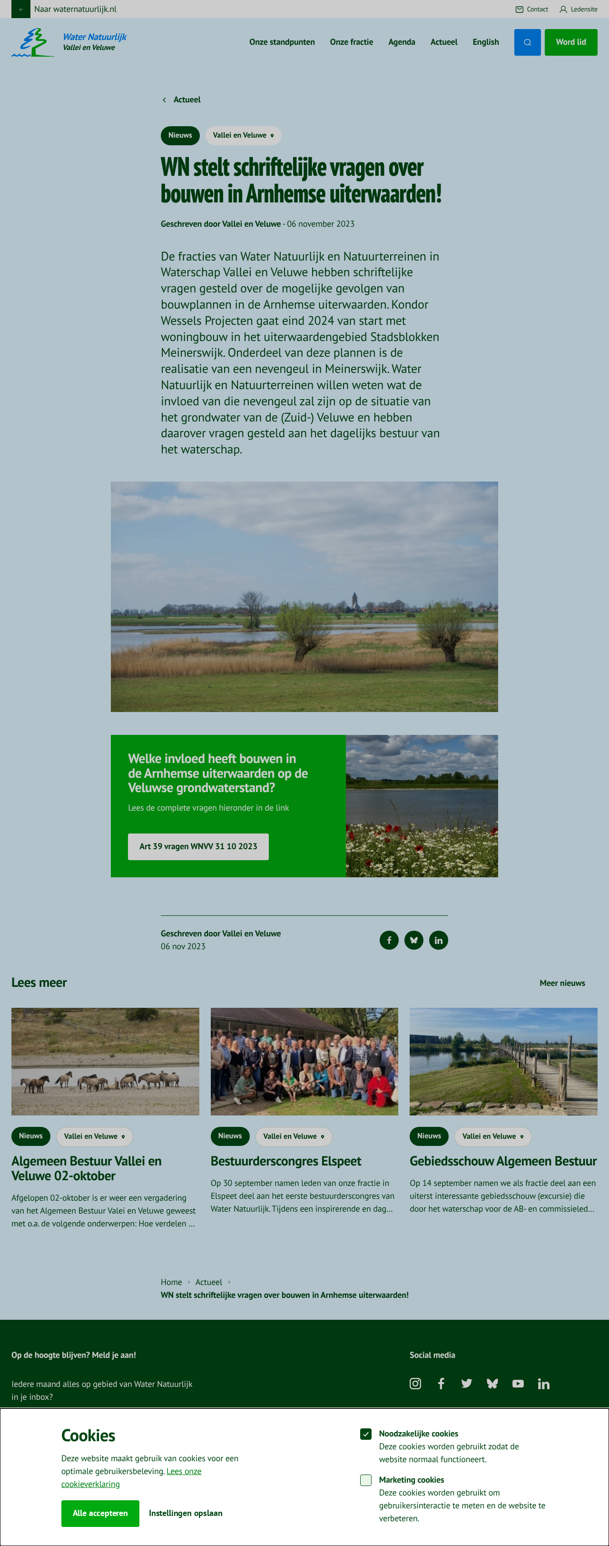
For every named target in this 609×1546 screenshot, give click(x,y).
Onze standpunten (281, 42)
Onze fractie (351, 42)
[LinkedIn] (438, 940)
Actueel (444, 42)
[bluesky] (492, 1387)
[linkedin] (544, 1387)
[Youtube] (518, 1387)
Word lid (571, 42)
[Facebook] (389, 940)
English (486, 42)
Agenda (401, 42)
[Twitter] (466, 1387)
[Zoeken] (527, 42)
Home (171, 1282)
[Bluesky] (413, 940)
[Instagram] (415, 1387)
